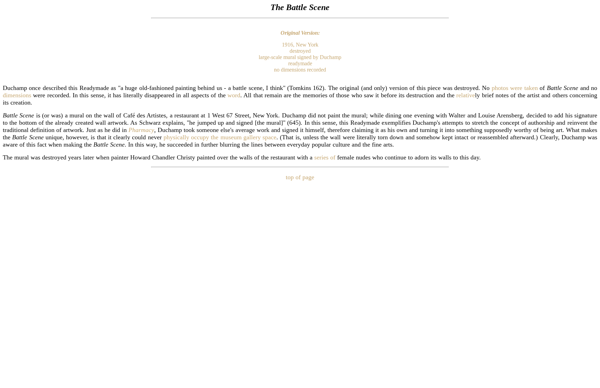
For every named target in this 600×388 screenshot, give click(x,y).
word (233, 95)
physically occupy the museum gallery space (220, 137)
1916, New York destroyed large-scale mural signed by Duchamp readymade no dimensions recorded (300, 57)
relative (465, 95)
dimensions (17, 95)
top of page (300, 177)
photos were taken (515, 87)
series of (324, 157)
